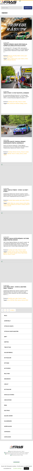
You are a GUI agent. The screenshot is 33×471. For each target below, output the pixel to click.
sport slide (14, 101)
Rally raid (7, 373)
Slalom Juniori (20, 55)
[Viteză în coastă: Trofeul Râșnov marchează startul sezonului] (16, 136)
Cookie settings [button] (17, 468)
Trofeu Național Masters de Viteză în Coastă (15, 252)
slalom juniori (14, 58)
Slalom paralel (15, 200)
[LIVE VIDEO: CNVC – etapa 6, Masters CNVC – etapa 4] (16, 261)
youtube (9, 205)
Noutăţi (15, 55)
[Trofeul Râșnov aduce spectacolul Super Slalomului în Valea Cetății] (16, 39)
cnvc (8, 300)
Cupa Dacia (7, 431)
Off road (6, 363)
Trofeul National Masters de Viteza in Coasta (14, 204)
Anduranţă (7, 378)
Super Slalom (9, 57)
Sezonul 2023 (24, 300)
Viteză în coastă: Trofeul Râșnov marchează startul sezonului (14, 142)
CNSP (8, 203)
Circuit (6, 384)
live (14, 203)
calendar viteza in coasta (13, 153)
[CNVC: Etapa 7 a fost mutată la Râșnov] (16, 88)
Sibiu (28, 203)
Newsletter (28, 7)
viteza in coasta (11, 254)
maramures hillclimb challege (16, 103)
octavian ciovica (11, 251)
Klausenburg (8, 421)
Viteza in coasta (22, 101)
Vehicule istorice (16, 151)
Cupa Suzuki (7, 436)
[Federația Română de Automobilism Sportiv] (8, 2)
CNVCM (12, 300)
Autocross (7, 368)
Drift (5, 336)
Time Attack (7, 347)
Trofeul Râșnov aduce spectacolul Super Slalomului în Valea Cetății (15, 44)
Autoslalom (7, 357)
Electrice (10, 55)
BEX (8, 103)
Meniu (30, 2)
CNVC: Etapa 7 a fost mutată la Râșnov (16, 93)
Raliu (5, 315)
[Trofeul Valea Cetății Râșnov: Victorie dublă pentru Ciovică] (16, 213)
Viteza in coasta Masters (11, 331)
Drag (5, 405)
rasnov (9, 58)
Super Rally (7, 320)
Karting (6, 342)
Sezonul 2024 (23, 203)
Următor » (12, 310)
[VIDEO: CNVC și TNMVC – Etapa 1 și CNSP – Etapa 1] (16, 164)
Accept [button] (26, 468)
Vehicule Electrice (11, 60)
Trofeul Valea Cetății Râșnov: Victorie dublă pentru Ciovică (16, 239)
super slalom (21, 58)
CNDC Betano (8, 400)
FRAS (12, 203)
